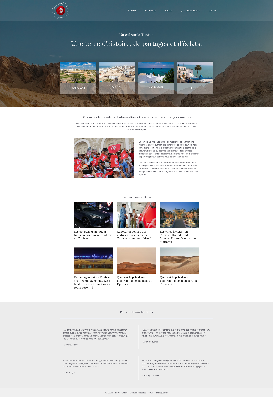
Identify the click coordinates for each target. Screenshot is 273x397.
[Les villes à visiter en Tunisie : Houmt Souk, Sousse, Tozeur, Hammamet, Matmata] (179, 226)
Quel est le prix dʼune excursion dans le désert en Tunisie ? (178, 280)
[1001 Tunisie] (60, 10)
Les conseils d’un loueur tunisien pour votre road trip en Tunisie (93, 235)
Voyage (168, 10)
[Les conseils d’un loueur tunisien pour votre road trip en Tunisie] (93, 226)
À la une (132, 10)
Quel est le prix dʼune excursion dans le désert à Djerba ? (134, 280)
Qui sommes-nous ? (190, 10)
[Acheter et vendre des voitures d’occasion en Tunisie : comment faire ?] (136, 226)
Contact (213, 10)
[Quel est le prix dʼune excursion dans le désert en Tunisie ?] (179, 272)
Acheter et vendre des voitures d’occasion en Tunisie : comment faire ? (134, 235)
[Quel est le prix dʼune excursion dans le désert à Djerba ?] (136, 272)
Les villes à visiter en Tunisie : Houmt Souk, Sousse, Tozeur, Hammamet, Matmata (178, 237)
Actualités (150, 10)
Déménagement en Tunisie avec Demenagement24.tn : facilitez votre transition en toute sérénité (92, 282)
